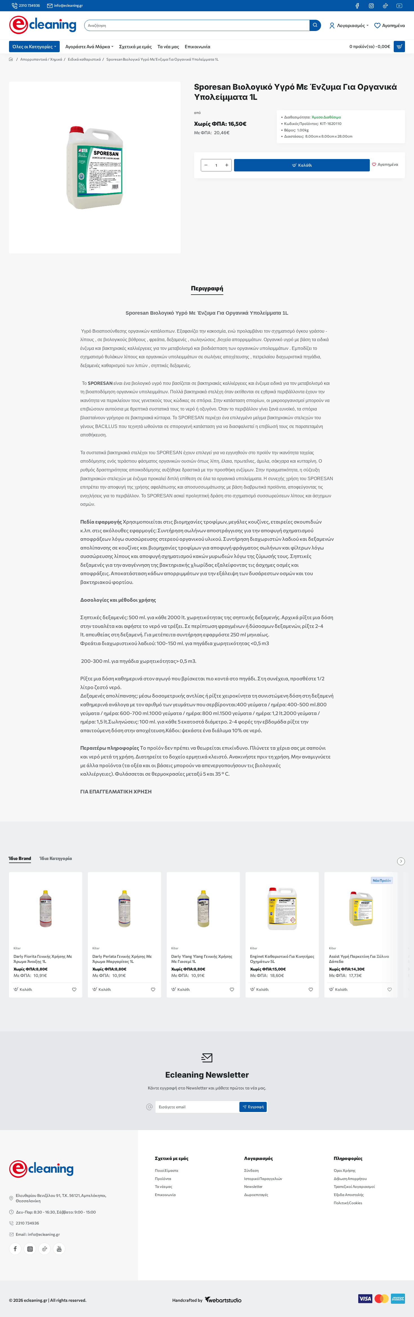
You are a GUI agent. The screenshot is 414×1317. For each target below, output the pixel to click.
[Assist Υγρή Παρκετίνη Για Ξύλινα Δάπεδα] (361, 908)
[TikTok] (44, 1249)
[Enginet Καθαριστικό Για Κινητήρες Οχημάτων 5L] (282, 908)
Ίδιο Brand (20, 858)
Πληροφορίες (348, 1158)
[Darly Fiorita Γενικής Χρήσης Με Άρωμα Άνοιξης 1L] (45, 908)
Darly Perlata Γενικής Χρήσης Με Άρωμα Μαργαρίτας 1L (122, 959)
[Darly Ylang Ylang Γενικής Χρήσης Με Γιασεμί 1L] (203, 908)
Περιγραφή (207, 288)
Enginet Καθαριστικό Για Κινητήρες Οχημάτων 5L (282, 959)
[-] (206, 165)
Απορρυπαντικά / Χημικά (41, 59)
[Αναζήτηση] (315, 25)
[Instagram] (30, 1249)
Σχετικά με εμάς (171, 1158)
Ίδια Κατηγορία (56, 858)
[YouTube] (59, 1249)
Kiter (17, 948)
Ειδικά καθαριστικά (84, 59)
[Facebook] (15, 1249)
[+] (227, 165)
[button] (302, 165)
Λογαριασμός (258, 1158)
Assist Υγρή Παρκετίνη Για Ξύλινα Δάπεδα (359, 959)
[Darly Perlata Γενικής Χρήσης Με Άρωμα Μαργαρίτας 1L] (124, 908)
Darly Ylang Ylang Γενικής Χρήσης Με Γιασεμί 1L (201, 959)
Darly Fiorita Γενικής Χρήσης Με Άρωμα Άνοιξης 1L (43, 959)
